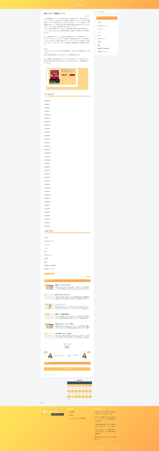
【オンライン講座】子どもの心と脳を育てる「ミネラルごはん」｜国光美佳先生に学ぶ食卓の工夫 (105, 419)
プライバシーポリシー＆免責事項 (77, 418)
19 (76, 394)
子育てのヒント (47, 273)
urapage (71, 415)
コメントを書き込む (67, 369)
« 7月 (41, 403)
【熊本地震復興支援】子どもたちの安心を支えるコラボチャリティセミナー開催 (105, 425)
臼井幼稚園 (71, 411)
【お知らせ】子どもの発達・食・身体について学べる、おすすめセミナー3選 (105, 412)
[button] (117, 11)
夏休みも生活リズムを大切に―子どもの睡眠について (105, 438)
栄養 (53, 273)
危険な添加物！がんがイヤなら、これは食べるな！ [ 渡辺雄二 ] (68, 70)
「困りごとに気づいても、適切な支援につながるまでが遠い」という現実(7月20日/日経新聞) (105, 431)
